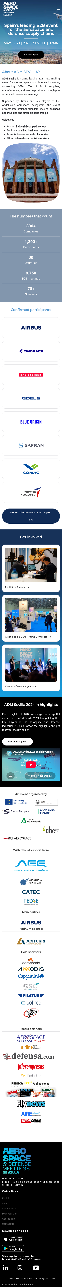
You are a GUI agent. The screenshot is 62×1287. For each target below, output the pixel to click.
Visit (4, 1203)
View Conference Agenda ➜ (21, 686)
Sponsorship (9, 1208)
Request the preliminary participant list (31, 516)
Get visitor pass (17, 741)
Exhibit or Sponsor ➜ (17, 587)
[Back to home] (10, 8)
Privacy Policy (9, 1284)
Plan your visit (9, 1213)
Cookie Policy (27, 1284)
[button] (58, 8)
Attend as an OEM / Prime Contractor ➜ (28, 637)
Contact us (8, 1223)
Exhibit (6, 1198)
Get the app (8, 1218)
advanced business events (26, 1278)
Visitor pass (31, 54)
